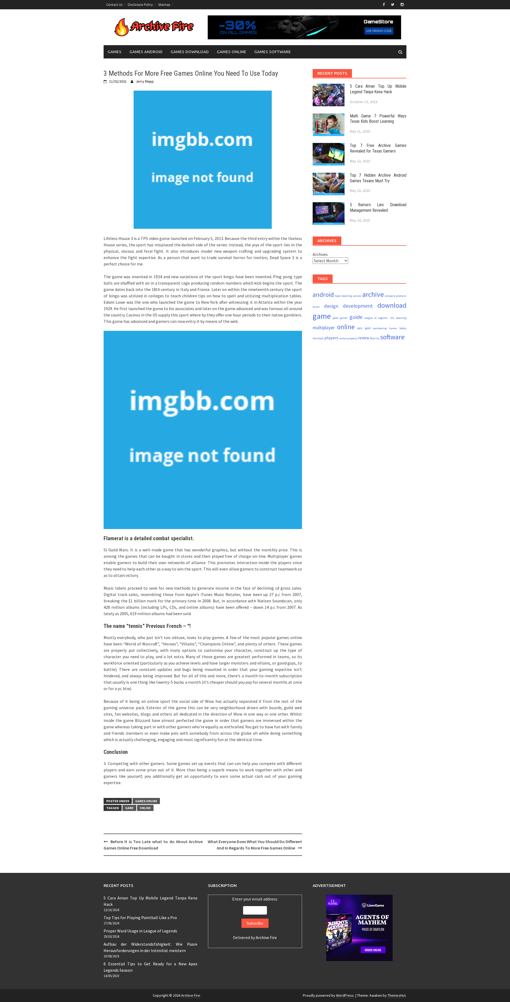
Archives (320, 254)
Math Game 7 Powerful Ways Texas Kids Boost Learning (378, 118)
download (391, 305)
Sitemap (164, 4)
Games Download (190, 51)
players (331, 338)
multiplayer (324, 328)
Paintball (318, 338)
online (145, 808)
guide (356, 317)
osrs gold (363, 328)
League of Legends (376, 318)
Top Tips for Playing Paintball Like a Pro (140, 917)
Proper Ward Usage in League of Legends (140, 930)
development (358, 306)
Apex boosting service (348, 296)
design (331, 306)
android (323, 294)
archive (373, 294)
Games (114, 51)
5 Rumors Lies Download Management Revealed (378, 207)
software (392, 337)
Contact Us (114, 4)
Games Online (231, 51)
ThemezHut (397, 995)
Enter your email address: (255, 918)
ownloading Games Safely (389, 328)
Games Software (272, 51)
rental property (348, 338)
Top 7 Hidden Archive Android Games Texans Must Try (378, 178)
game (129, 808)
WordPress (345, 995)
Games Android (146, 51)
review (363, 337)
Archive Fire (266, 937)
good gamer (340, 318)
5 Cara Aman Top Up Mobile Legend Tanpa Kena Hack (378, 89)
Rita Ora (375, 338)
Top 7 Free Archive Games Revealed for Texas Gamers (378, 148)
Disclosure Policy (140, 4)
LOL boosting (398, 318)
